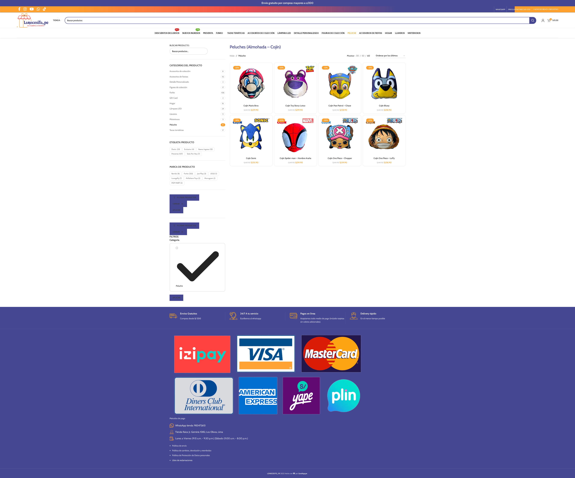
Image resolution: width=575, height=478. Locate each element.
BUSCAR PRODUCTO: (179, 45)
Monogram (209, 178)
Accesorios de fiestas (179, 76)
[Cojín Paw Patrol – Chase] (340, 84)
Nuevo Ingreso (205, 149)
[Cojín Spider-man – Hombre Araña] (295, 136)
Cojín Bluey (384, 105)
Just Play (201, 173)
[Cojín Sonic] (251, 136)
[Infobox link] (197, 316)
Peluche (173, 124)
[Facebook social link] (19, 9)
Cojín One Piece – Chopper (340, 158)
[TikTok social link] (44, 9)
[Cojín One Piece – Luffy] (384, 136)
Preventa (177, 154)
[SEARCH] (532, 20)
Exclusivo (189, 149)
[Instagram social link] (25, 9)
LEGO (213, 173)
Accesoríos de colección (180, 71)
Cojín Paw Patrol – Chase (339, 105)
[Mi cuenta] (543, 20)
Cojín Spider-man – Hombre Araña (295, 158)
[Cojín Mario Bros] (251, 84)
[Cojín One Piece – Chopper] (340, 136)
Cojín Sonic (251, 158)
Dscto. (176, 149)
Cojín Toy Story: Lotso (295, 105)
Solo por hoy (193, 154)
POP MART (177, 183)
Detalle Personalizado (179, 82)
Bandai (176, 173)
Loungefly (177, 178)
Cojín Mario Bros (251, 105)
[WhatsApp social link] (38, 9)
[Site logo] (32, 20)
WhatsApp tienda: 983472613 (190, 425)
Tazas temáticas (177, 130)
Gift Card (174, 98)
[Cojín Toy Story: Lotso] (295, 84)
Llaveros (173, 114)
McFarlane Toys (193, 178)
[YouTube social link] (31, 9)
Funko (172, 92)
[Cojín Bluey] (384, 84)
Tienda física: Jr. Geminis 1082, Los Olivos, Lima (199, 432)
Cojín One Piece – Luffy (384, 158)
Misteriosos (175, 119)
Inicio (232, 55)
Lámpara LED (176, 108)
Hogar (172, 103)
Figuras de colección (178, 87)
